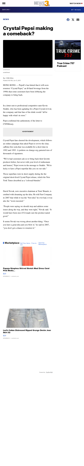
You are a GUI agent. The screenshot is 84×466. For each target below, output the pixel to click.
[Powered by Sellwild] (49, 372)
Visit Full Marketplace (42, 243)
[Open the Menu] (4, 3)
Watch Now (75, 3)
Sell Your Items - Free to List (28, 244)
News (6, 19)
